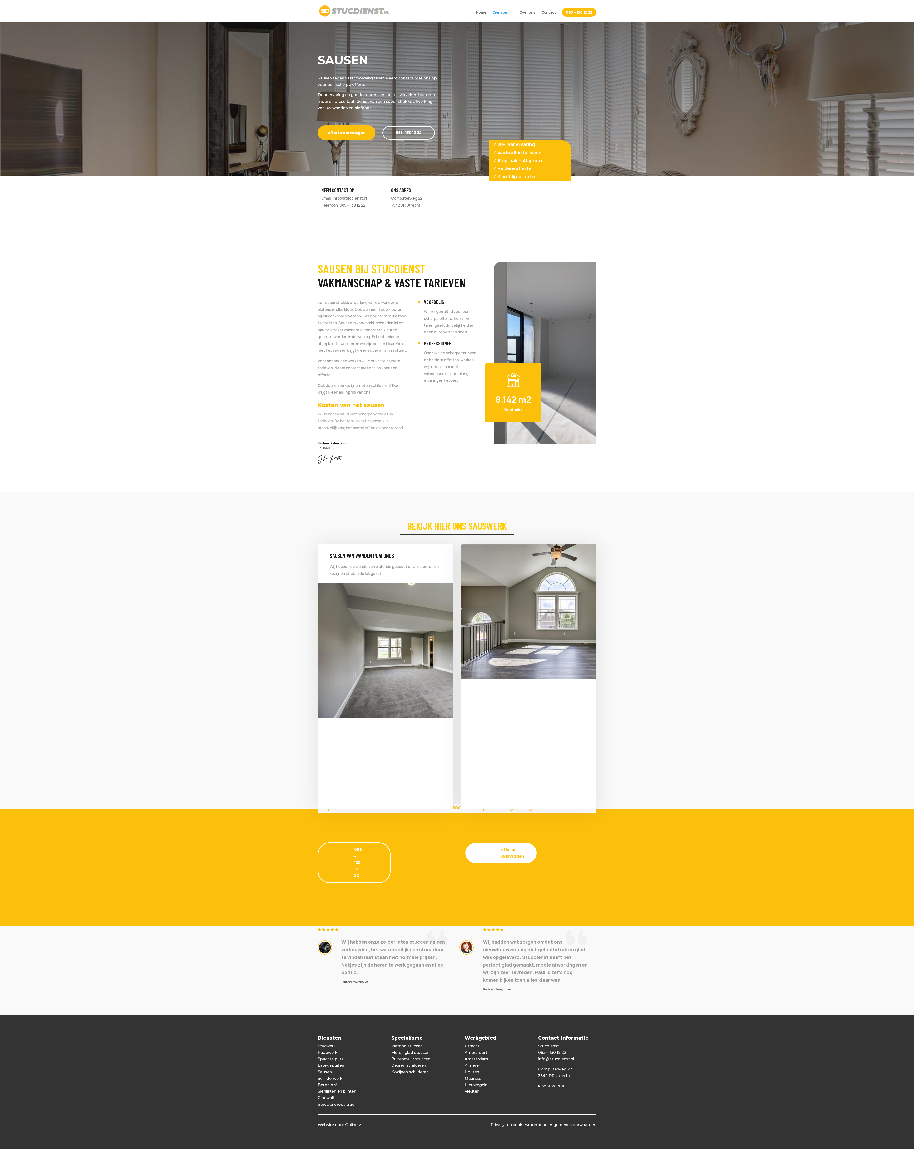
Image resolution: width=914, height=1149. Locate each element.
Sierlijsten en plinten (337, 1091)
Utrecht (472, 1046)
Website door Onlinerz (339, 1125)
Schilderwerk (330, 1078)
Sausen (325, 1072)
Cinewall (326, 1097)
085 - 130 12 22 (358, 862)
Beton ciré (328, 1085)
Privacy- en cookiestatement (518, 1125)
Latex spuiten (331, 1065)
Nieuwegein (476, 1085)
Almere (472, 1065)
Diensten (500, 13)
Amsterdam (476, 1059)
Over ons (527, 13)
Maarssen (474, 1078)
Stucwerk (327, 1046)
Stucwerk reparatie (336, 1104)
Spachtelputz (330, 1059)
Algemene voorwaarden (573, 1125)
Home (481, 13)
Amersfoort (476, 1052)
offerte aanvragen (347, 132)
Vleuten (472, 1091)
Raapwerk (328, 1052)
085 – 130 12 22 (579, 13)
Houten (472, 1072)
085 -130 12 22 (409, 132)
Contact (548, 13)
